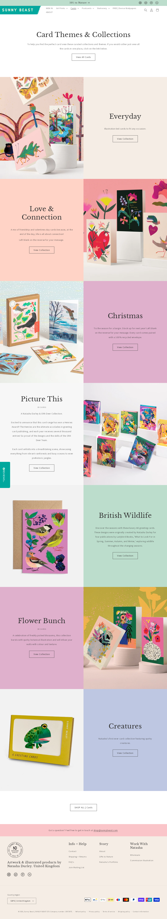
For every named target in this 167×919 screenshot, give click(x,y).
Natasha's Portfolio (108, 862)
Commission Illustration (141, 860)
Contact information (141, 912)
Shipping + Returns (78, 856)
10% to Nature (106, 856)
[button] (61, 8)
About (102, 851)
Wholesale (135, 855)
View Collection (125, 138)
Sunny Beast (29, 912)
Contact (72, 851)
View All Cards (83, 57)
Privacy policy (94, 912)
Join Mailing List (76, 867)
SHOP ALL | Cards (83, 807)
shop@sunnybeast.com (106, 830)
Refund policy (81, 912)
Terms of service (109, 912)
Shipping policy (124, 912)
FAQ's (71, 862)
